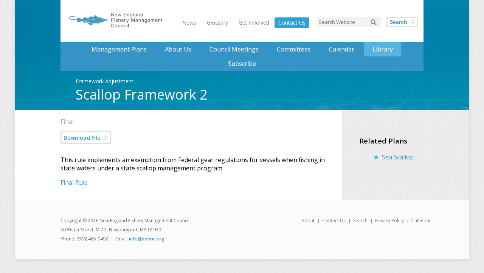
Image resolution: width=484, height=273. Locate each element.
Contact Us (292, 22)
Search (398, 22)
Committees (294, 49)
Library (382, 49)
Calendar (341, 49)
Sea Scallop (398, 157)
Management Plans (119, 49)
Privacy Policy (389, 220)
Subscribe (242, 63)
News (189, 22)
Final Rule (74, 182)
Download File (82, 137)
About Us (178, 49)
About (308, 220)
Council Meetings (234, 49)
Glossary (217, 22)
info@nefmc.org (146, 239)
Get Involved (254, 22)
